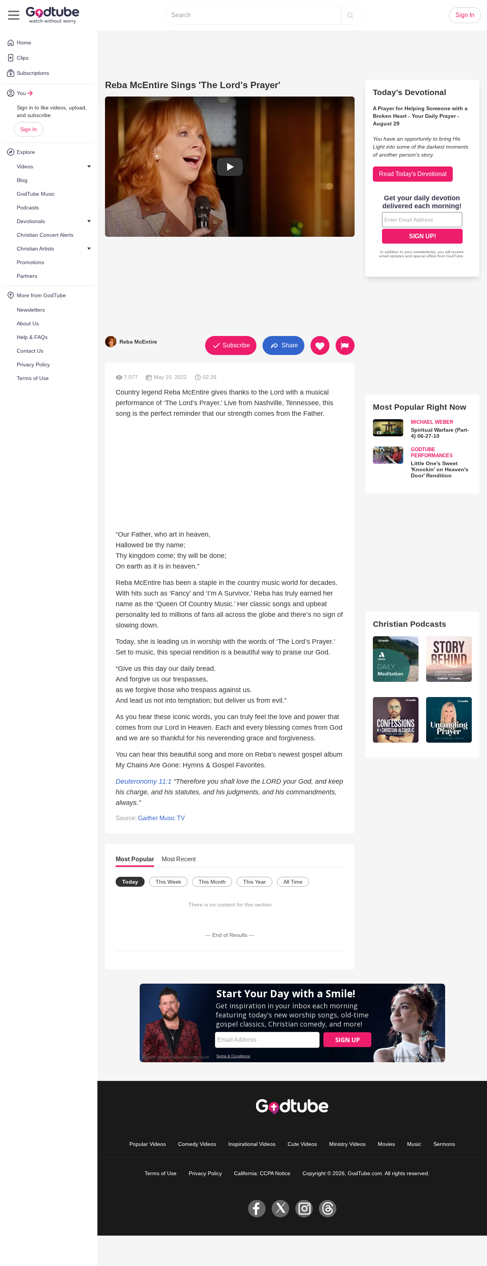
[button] (230, 167)
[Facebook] (257, 1208)
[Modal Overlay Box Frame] (422, 227)
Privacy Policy (205, 1173)
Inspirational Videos (251, 1144)
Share (289, 345)
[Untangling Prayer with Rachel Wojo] (449, 720)
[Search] (350, 15)
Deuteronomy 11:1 (144, 781)
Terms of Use (161, 1173)
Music (414, 1144)
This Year (254, 882)
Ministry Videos (347, 1144)
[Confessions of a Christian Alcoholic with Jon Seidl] (396, 720)
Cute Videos (302, 1144)
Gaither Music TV (161, 818)
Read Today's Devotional (413, 174)
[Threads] (327, 1208)
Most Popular (135, 859)
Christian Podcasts (409, 624)
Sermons (444, 1144)
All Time (292, 882)
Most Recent (179, 859)
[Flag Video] (345, 345)
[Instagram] (304, 1208)
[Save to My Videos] (319, 345)
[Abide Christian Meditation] (396, 659)
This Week (168, 882)
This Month (212, 882)
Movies (386, 1144)
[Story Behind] (449, 659)
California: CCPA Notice (262, 1173)
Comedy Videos (197, 1144)
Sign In (28, 129)
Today (130, 882)
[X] (280, 1208)
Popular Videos (147, 1144)
